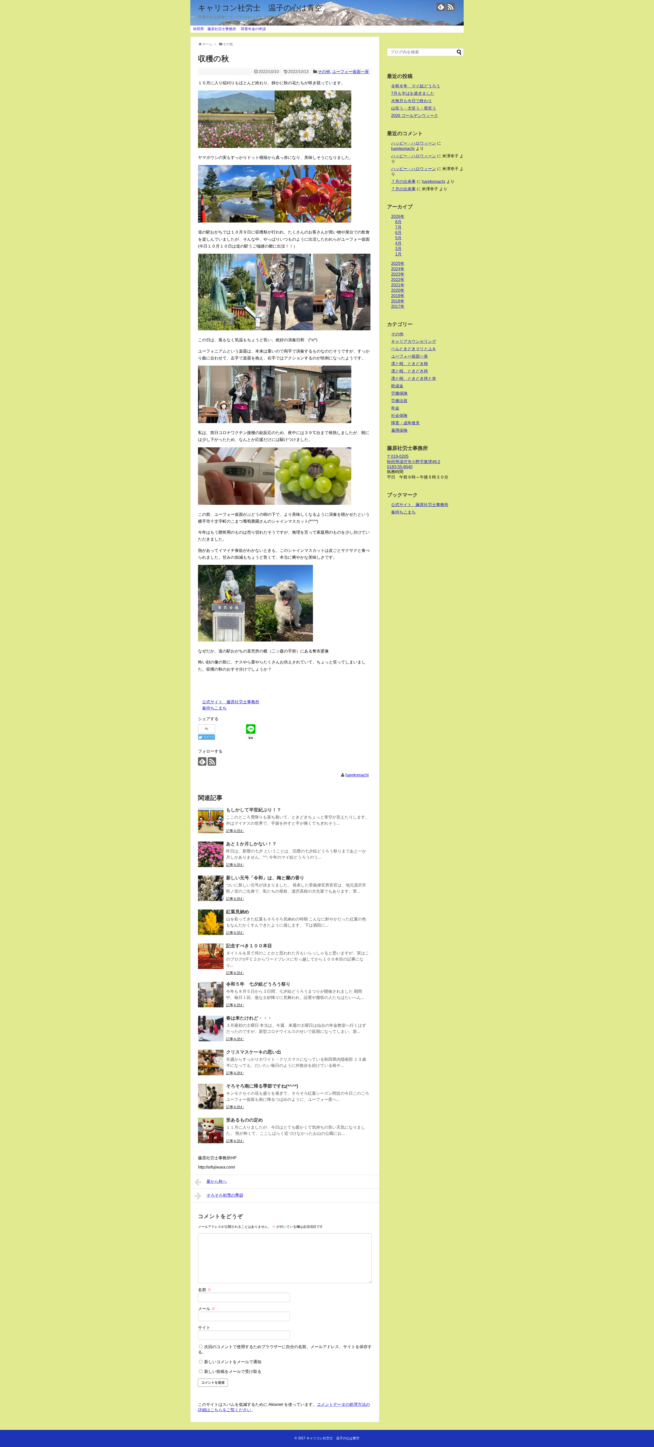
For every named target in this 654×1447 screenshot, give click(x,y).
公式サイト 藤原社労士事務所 (230, 702)
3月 (398, 249)
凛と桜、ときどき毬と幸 (413, 378)
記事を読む (235, 831)
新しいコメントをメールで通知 (232, 1362)
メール (206, 1308)
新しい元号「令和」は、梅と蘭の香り (265, 877)
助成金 (397, 386)
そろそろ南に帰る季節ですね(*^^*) (262, 1086)
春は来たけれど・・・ (249, 1018)
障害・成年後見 (405, 423)
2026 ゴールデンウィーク (414, 115)
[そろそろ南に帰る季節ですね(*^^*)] (211, 1096)
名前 (204, 1290)
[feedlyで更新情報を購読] (441, 7)
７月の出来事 (403, 181)
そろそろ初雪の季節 (224, 1195)
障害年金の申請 (253, 29)
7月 (398, 227)
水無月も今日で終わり (411, 101)
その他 (324, 71)
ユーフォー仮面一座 (350, 71)
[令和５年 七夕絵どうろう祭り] (211, 994)
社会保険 (399, 415)
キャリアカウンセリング (413, 341)
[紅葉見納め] (211, 922)
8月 (398, 222)
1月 (398, 254)
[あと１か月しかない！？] (211, 854)
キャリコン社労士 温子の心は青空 (260, 8)
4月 (398, 243)
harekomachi (357, 775)
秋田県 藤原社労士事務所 (214, 29)
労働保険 (399, 393)
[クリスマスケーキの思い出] (211, 1062)
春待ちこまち (214, 708)
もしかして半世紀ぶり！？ (253, 809)
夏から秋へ (216, 1181)
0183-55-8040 (400, 467)
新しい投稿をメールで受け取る (232, 1371)
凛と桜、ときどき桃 (409, 363)
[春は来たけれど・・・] (211, 1028)
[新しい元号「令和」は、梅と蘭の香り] (211, 888)
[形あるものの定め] (211, 1130)
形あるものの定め (244, 1120)
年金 (395, 408)
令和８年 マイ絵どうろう (415, 86)
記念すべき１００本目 (249, 945)
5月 (398, 238)
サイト (204, 1327)
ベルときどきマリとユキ (413, 349)
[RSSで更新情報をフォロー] (450, 7)
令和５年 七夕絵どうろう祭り (258, 984)
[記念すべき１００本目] (211, 956)
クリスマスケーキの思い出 (253, 1052)
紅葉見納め (237, 911)
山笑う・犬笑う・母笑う (413, 108)
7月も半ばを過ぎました (412, 93)
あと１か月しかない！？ (251, 843)
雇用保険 (399, 430)
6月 (398, 232)
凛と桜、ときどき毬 (409, 371)
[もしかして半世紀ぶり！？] (211, 820)
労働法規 (399, 401)
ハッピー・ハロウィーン (413, 143)
